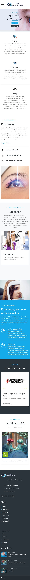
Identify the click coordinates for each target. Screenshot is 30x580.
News (4, 534)
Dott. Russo (6, 509)
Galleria (5, 536)
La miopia (10, 570)
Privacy (3, 577)
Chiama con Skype (10, 491)
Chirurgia (5, 518)
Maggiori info (15, 26)
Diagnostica (6, 515)
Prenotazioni (6, 531)
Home (4, 506)
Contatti (15, 22)
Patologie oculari (9, 254)
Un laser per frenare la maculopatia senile (17, 555)
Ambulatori (6, 521)
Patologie (5, 512)
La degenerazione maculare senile (15, 461)
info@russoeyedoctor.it (11, 485)
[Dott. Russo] (15, 4)
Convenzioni (6, 539)
